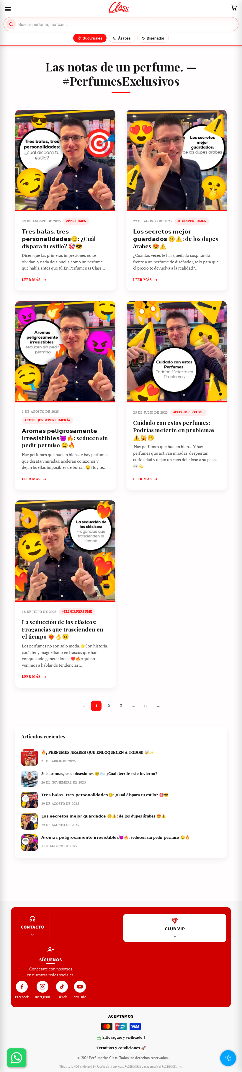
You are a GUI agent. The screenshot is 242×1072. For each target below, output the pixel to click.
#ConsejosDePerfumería (47, 420)
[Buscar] (11, 24)
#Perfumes (76, 221)
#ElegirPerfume (188, 412)
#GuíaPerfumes (191, 221)
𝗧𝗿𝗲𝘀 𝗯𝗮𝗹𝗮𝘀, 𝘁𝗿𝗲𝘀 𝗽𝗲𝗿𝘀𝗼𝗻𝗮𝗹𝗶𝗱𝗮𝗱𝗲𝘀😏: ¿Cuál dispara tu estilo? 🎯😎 (59, 238)
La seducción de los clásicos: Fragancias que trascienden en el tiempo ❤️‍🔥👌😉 (62, 629)
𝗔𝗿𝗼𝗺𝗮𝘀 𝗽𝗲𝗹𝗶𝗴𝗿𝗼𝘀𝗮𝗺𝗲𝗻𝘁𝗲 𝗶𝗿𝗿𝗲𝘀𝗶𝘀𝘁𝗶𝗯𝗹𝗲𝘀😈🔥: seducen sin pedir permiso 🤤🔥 (65, 438)
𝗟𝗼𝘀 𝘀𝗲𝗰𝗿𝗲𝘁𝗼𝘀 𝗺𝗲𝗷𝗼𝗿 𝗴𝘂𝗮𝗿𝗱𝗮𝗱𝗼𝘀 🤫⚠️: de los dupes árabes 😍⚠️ (175, 238)
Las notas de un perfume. (114, 66)
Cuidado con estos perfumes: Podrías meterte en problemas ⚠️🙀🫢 (174, 430)
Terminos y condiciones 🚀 (121, 1047)
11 (146, 705)
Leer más (31, 280)
